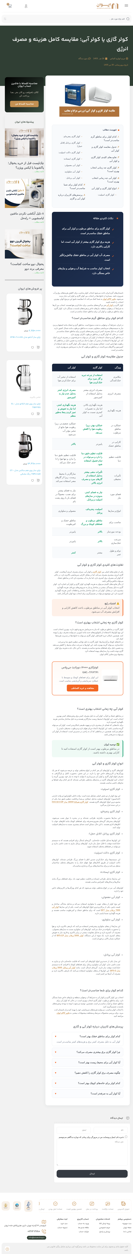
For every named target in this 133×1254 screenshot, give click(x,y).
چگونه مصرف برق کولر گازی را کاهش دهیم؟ (97, 1072)
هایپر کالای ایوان (109, 299)
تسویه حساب (62, 1227)
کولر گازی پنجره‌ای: (71, 136)
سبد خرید (63, 1223)
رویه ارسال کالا (104, 1223)
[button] (38, 347)
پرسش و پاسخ (104, 1231)
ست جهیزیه (126, 1223)
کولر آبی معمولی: (72, 165)
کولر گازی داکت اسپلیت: (69, 152)
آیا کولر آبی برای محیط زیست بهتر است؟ (99, 1062)
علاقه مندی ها (83, 1227)
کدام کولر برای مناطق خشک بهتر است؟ (100, 1036)
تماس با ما (127, 1231)
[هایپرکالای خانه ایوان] (107, 6)
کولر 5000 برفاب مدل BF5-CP (70, 935)
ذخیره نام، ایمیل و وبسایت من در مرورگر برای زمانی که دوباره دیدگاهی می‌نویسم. (91, 1137)
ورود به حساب (83, 1223)
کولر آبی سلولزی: (72, 171)
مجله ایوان (127, 1227)
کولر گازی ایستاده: (71, 159)
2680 (34, 1231)
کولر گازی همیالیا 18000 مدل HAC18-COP (70, 802)
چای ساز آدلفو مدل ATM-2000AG (25, 337)
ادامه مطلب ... (38, 171)
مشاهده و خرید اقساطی (82, 688)
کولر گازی (97, 572)
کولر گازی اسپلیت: (106, 195)
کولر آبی (109, 305)
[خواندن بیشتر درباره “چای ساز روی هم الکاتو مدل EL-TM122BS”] (38, 413)
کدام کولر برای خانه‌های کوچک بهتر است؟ (99, 1083)
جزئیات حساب (84, 1231)
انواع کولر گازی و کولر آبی (104, 188)
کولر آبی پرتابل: (73, 178)
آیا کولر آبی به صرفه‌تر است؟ (105, 1093)
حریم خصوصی (104, 1227)
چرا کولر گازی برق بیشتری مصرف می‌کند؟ (98, 1052)
